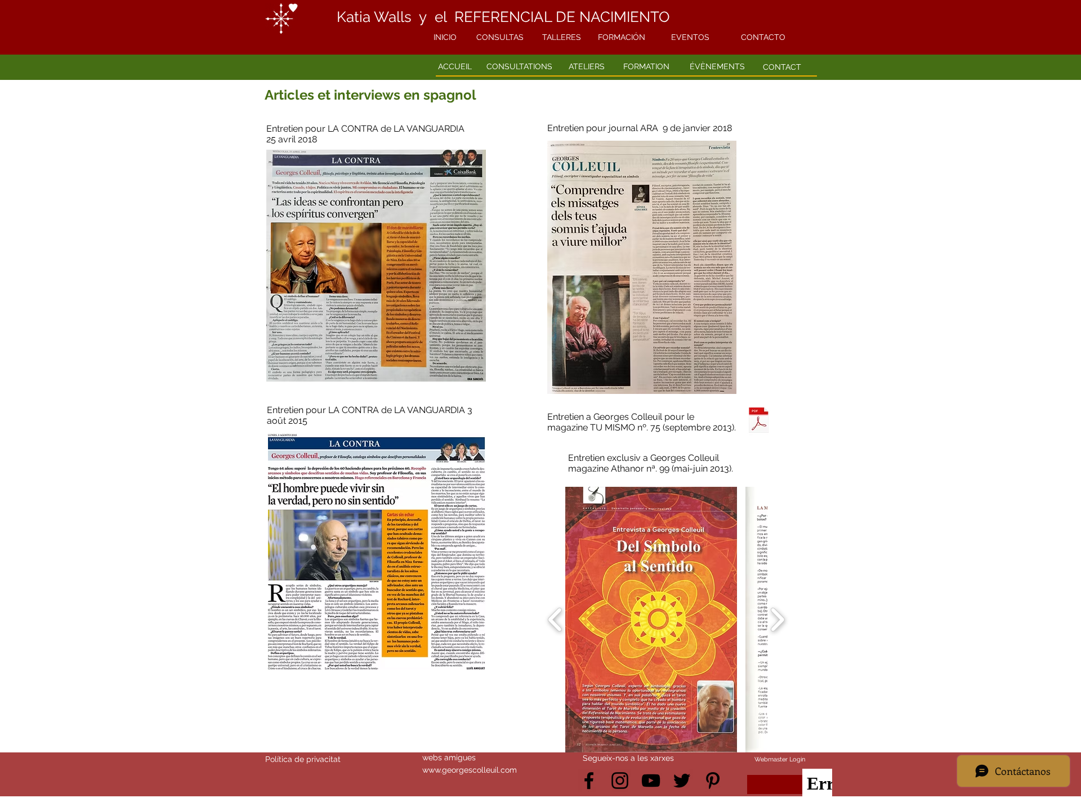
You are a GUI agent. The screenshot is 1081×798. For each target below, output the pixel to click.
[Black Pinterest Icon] (713, 780)
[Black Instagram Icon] (620, 780)
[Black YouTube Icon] (651, 780)
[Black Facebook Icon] (589, 780)
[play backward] (555, 619)
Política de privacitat (303, 759)
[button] (651, 619)
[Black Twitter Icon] (682, 780)
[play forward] (777, 619)
